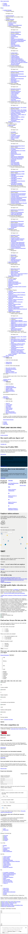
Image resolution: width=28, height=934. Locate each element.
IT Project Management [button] (16, 98)
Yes (4, 796)
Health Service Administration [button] (17, 39)
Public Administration (7, 851)
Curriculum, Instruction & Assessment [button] (19, 197)
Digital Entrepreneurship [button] (16, 154)
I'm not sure (12, 802)
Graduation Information (8, 860)
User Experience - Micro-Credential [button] (18, 353)
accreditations (16, 589)
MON (2, 680)
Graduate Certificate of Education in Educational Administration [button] (15, 307)
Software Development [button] (15, 100)
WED (8, 680)
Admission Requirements (11, 387)
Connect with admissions (6, 582)
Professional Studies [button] (15, 162)
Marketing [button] (13, 43)
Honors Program (6, 859)
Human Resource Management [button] (17, 41)
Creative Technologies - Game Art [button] (18, 112)
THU (11, 680)
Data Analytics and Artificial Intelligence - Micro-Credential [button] (17, 351)
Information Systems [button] (12, 229)
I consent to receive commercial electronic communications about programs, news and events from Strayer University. (13, 821)
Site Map (5, 893)
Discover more (4, 466)
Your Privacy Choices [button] (7, 895)
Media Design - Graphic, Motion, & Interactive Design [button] (18, 115)
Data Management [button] (14, 97)
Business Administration (16, 32)
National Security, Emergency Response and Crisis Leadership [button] (19, 63)
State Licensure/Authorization (9, 891)
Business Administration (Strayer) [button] (15, 140)
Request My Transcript (8, 867)
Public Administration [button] (15, 164)
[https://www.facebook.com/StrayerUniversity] (5, 835)
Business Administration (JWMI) (17, 171)
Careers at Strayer (6, 863)
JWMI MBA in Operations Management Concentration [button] (16, 184)
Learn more (3, 478)
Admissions (5, 380)
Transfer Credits (9, 388)
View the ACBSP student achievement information (14, 593)
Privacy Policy (6, 889)
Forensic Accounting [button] (15, 136)
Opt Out (5, 894)
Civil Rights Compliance (8, 877)
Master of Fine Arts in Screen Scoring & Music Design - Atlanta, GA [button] (19, 274)
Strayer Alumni (6, 862)
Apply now (5, 396)
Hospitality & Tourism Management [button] (18, 40)
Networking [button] (13, 99)
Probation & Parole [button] (15, 64)
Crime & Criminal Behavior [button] (16, 58)
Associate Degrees (12, 279)
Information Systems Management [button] (18, 245)
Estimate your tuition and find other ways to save (11, 577)
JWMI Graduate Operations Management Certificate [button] (16, 329)
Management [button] (13, 42)
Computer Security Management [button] (17, 243)
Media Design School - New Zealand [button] (16, 101)
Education (5, 849)
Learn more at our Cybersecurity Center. (19, 728)
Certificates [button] (8, 288)
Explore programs (4, 435)
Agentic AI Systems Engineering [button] (17, 238)
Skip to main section (5, 1)
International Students (10, 391)
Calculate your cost (7, 379)
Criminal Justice (14, 52)
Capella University (7, 864)
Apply (4, 828)
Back (2, 648)
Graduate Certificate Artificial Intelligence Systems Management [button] (16, 295)
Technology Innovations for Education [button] (19, 203)
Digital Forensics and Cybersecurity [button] (18, 61)
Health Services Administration (17, 71)
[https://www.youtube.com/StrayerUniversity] (5, 840)
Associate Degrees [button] (9, 277)
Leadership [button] (13, 258)
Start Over (12, 655)
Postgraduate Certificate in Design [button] (18, 343)
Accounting (13, 132)
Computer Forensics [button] (15, 56)
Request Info (5, 829)
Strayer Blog (8, 406)
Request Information (5, 655)
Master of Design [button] (14, 272)
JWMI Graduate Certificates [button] (14, 312)
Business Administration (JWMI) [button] (15, 165)
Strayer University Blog (8, 881)
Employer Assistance (10, 371)
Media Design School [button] (12, 263)
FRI (14, 680)
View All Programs (10, 355)
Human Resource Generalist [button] (17, 224)
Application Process (10, 386)
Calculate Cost (9, 363)
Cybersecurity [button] (14, 94)
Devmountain (6, 866)
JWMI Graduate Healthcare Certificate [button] (19, 325)
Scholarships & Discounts (11, 369)
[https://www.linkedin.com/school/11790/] (5, 837)
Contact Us (5, 883)
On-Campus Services (10, 411)
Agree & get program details (6, 824)
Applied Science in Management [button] (15, 25)
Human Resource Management (17, 221)
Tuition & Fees (9, 362)
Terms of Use (6, 888)
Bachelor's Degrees (12, 22)
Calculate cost (3, 444)
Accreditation (8, 405)
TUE (5, 680)
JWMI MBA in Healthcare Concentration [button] (16, 179)
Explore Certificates (12, 354)
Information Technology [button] (13, 83)
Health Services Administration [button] (14, 65)
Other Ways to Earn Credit (11, 372)
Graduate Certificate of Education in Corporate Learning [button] (15, 300)
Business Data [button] (14, 152)
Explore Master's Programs (13, 275)
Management (13, 255)
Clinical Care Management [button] (16, 213)
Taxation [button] (13, 139)
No (7, 796)
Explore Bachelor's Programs (14, 121)
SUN (20, 680)
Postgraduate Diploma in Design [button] (17, 349)
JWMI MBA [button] (13, 175)
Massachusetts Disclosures (8, 874)
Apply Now (5, 424)
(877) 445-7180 (6, 5)
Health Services (6, 850)
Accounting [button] (10, 24)
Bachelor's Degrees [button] (10, 20)
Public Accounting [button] (15, 137)
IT (3, 846)
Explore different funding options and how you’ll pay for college (14, 578)
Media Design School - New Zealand (18, 107)
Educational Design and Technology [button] (15, 185)
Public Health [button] (14, 82)
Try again (2, 569)
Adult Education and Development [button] (18, 194)
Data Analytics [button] (14, 96)
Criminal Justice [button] (11, 47)
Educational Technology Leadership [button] (18, 199)
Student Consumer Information (9, 873)
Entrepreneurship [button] (14, 36)
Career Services (9, 409)
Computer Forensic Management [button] (17, 242)
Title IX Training (6, 879)
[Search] (2, 534)
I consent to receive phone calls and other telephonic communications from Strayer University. (12, 818)
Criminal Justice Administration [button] (17, 60)
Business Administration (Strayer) (18, 145)
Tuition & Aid (6, 356)
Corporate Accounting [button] (15, 135)
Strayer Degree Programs (8, 419)
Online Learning (9, 408)
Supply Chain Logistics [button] (16, 46)
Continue (6, 648)
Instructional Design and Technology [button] (18, 200)
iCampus (5, 3)
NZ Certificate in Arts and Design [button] (18, 340)
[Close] (25, 927)
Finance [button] (12, 37)
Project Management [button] (15, 44)
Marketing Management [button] (16, 259)
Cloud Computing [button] (14, 93)
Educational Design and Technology (18, 191)
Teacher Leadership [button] (15, 201)
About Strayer (6, 397)
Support (7, 410)
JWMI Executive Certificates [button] (14, 311)
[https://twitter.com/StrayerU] (5, 836)
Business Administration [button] (13, 26)
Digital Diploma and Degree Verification (11, 861)
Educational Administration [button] (16, 198)
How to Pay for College (11, 367)
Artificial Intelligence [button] (15, 57)
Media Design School (15, 268)
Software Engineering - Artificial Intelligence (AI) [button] (17, 117)
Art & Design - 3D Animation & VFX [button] (19, 111)
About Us (8, 403)
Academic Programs (7, 10)
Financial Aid (8, 370)
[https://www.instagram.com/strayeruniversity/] (5, 839)
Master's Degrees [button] (9, 122)
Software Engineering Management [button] (18, 248)
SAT (17, 680)
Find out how (3, 454)
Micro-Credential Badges (11, 412)
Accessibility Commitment (8, 872)
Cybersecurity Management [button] (16, 158)
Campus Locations (7, 856)
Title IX (4, 878)
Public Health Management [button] (16, 214)
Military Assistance (10, 389)
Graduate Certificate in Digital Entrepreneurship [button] (14, 305)
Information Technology (16, 88)
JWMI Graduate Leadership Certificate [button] (19, 324)
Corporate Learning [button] (15, 196)
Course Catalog (9, 404)
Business (5, 845)
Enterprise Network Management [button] (18, 244)
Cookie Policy (6, 890)
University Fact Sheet (8, 719)
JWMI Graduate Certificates (16, 318)
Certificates (10, 291)
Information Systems (15, 235)
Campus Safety (6, 876)
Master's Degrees (11, 125)
